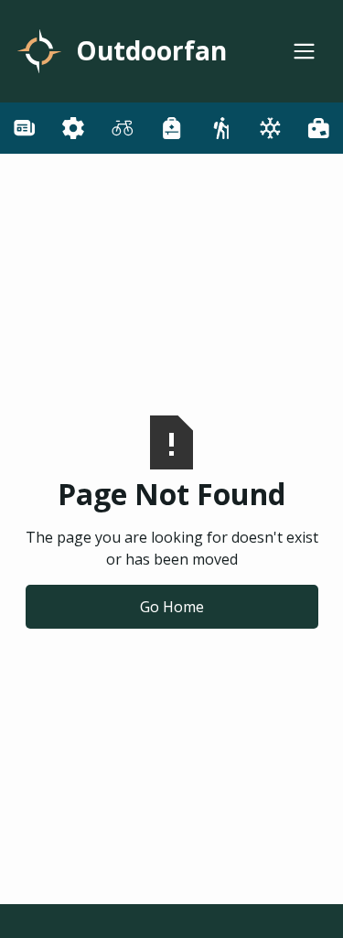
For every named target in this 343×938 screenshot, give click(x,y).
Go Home (172, 607)
